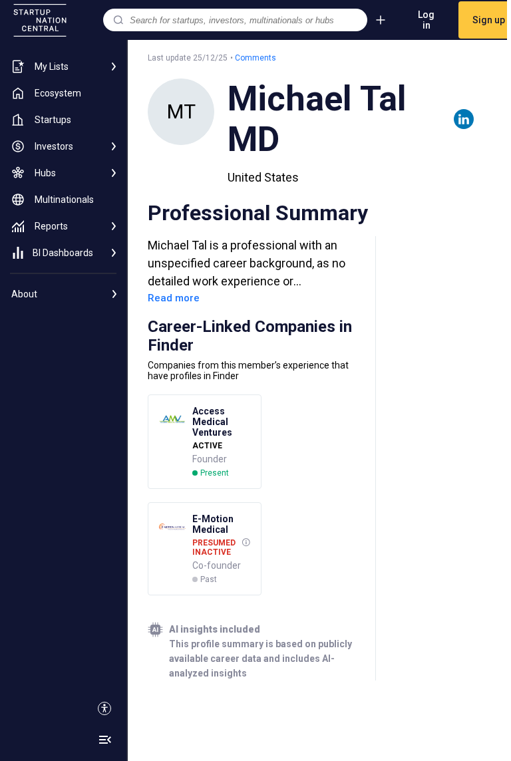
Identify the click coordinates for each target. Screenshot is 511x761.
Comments (255, 58)
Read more (174, 298)
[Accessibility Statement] (104, 708)
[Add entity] (380, 20)
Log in (426, 20)
